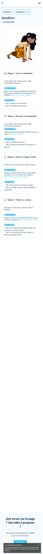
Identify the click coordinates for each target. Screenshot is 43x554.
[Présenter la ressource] (37, 32)
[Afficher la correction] (31, 73)
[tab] (31, 73)
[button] (21, 47)
